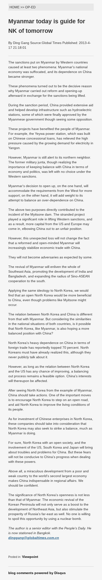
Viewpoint (30, 557)
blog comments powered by (37, 573)
